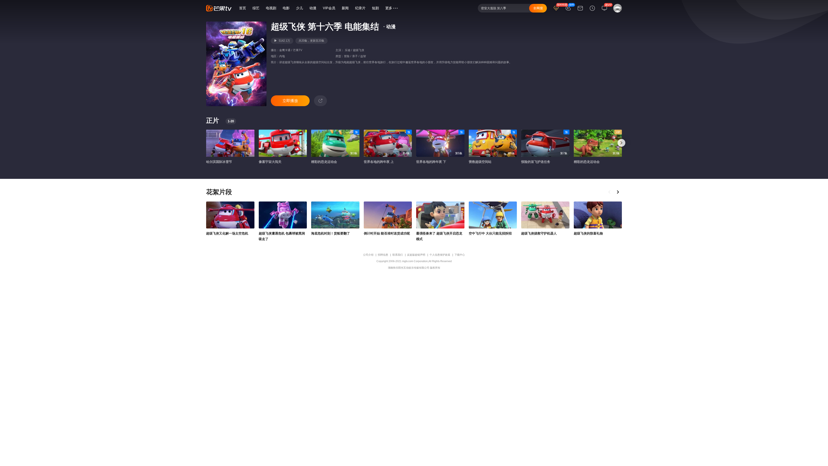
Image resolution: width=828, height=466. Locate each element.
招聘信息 (383, 254)
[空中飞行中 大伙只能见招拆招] (493, 215)
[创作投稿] (568, 11)
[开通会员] (556, 11)
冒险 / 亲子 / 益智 (355, 56)
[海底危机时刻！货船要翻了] (335, 215)
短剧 (375, 8)
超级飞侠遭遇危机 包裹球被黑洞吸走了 (282, 236)
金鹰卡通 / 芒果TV (290, 50)
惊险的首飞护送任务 (535, 162)
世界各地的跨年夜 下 (431, 162)
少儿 (299, 8)
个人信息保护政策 (440, 254)
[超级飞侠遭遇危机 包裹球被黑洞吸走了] (283, 215)
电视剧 (271, 8)
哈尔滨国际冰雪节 (219, 162)
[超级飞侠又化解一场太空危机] (230, 215)
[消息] (580, 11)
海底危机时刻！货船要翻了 (330, 233)
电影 (286, 8)
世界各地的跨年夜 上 (379, 162)
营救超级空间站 (480, 162)
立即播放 (290, 101)
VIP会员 (329, 8)
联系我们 (397, 254)
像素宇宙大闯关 (270, 162)
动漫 (312, 8)
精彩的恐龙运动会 (324, 162)
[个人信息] (617, 10)
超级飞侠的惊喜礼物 (588, 233)
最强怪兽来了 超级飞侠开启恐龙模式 (439, 236)
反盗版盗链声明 (416, 254)
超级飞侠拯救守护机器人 (539, 233)
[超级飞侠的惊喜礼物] (598, 215)
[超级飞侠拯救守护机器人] (545, 215)
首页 (242, 8)
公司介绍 (368, 254)
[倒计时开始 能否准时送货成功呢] (388, 215)
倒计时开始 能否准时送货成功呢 (387, 233)
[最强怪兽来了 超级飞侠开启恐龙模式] (440, 215)
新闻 (345, 8)
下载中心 (460, 254)
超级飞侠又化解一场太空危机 (227, 233)
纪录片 (360, 8)
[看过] (592, 11)
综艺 (255, 8)
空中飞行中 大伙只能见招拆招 (490, 233)
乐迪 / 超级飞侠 (354, 50)
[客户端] (604, 11)
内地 (282, 56)
